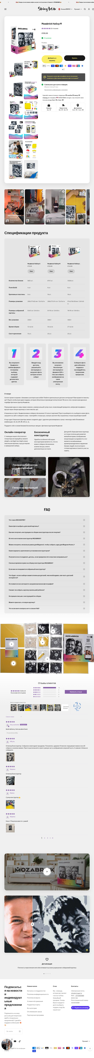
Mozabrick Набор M (53, 263)
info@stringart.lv (76, 993)
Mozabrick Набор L (73, 263)
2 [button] (44, 838)
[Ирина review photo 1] (10, 804)
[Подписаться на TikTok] (19, 1041)
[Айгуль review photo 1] (10, 757)
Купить (74, 58)
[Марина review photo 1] (10, 780)
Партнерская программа (35, 1015)
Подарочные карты (33, 1005)
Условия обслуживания (35, 1001)
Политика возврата (33, 998)
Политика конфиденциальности (38, 994)
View (31, 271)
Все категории (32, 1008)
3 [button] (47, 838)
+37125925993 (79, 995)
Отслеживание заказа (34, 1011)
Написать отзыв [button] (76, 692)
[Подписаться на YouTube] (15, 1041)
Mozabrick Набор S (34, 263)
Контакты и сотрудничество (36, 991)
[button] (46, 28)
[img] (10, 722)
